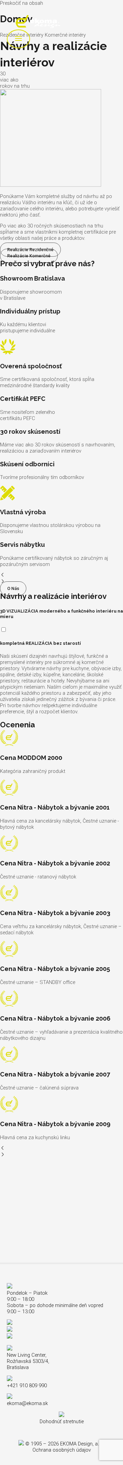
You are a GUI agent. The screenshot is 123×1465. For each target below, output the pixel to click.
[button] (61, 575)
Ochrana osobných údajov (61, 1450)
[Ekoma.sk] (38, 22)
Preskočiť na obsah (21, 3)
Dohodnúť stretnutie (62, 1421)
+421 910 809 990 (27, 1385)
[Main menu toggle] (18, 38)
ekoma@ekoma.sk (27, 1403)
